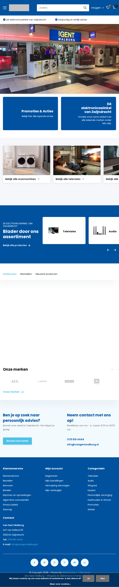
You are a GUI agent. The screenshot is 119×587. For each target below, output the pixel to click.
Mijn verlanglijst (53, 490)
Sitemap (7, 509)
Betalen (7, 490)
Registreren (51, 475)
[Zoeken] (85, 7)
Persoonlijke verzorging (100, 495)
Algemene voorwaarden (16, 499)
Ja (88, 578)
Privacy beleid (10, 504)
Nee (103, 578)
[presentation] (108, 250)
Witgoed (92, 485)
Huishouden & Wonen (99, 499)
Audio (91, 480)
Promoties (93, 504)
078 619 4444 (75, 439)
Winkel (91, 509)
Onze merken (11, 392)
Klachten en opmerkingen (17, 495)
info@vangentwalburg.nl (83, 444)
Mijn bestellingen (54, 480)
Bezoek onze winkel (17, 440)
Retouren (8, 485)
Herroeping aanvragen (57, 485)
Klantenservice (11, 475)
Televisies (93, 475)
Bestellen (8, 480)
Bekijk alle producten (15, 245)
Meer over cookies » (60, 584)
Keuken (92, 490)
